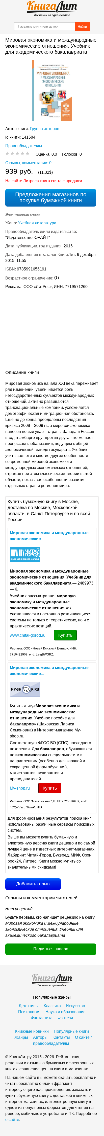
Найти (82, 27)
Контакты (61, 1037)
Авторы (40, 1037)
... (49, 536)
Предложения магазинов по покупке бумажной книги (50, 197)
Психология (29, 1012)
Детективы (29, 1006)
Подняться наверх (50, 949)
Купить (65, 635)
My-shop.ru (20, 788)
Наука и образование (65, 1012)
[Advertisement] (52, 331)
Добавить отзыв (33, 883)
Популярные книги (71, 1031)
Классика (52, 1006)
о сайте (12, 1119)
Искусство (75, 1006)
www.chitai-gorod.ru (27, 635)
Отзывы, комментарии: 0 (28, 163)
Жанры (21, 1037)
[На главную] (52, 9)
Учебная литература (37, 223)
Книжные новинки (32, 1031)
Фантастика (42, 1018)
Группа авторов (44, 129)
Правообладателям (23, 146)
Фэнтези (65, 1018)
